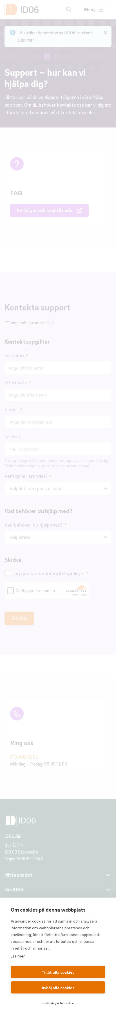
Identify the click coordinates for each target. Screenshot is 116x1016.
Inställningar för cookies (58, 1003)
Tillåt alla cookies (58, 972)
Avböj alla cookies (58, 987)
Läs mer (18, 955)
